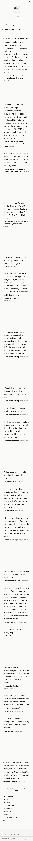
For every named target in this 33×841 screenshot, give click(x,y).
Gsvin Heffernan (22, 76)
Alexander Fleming (12, 357)
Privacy (13, 834)
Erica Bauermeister (12, 441)
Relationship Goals (9, 811)
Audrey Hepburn (11, 781)
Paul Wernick (19, 169)
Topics (10, 831)
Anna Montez (17, 144)
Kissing (5, 814)
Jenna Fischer (17, 224)
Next (24, 789)
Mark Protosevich (11, 142)
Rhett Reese (9, 169)
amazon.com (24, 357)
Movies (22, 20)
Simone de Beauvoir (12, 581)
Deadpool (6, 171)
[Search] (30, 1)
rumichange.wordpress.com (19, 540)
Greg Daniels (10, 221)
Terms (19, 834)
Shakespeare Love (8, 805)
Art (4, 820)
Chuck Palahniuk (11, 636)
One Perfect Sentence (10, 817)
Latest (5, 20)
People (14, 20)
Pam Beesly (7, 224)
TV (29, 20)
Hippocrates (9, 482)
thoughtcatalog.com (9, 688)
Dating (5, 799)
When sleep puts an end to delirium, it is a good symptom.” (15, 475)
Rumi (7, 540)
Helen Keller (9, 711)
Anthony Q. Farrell (22, 221)
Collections (18, 831)
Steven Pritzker (10, 264)
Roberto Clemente (12, 298)
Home (3, 25)
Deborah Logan (9, 78)
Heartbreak (6, 802)
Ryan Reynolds (16, 171)
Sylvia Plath (9, 731)
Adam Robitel (10, 76)
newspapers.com (8, 300)
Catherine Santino (12, 686)
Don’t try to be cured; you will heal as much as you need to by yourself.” (16, 574)
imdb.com (6, 80)
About (7, 834)
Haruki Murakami (11, 622)
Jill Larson (19, 78)
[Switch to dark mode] (25, 1)
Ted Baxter (21, 264)
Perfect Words (7, 808)
